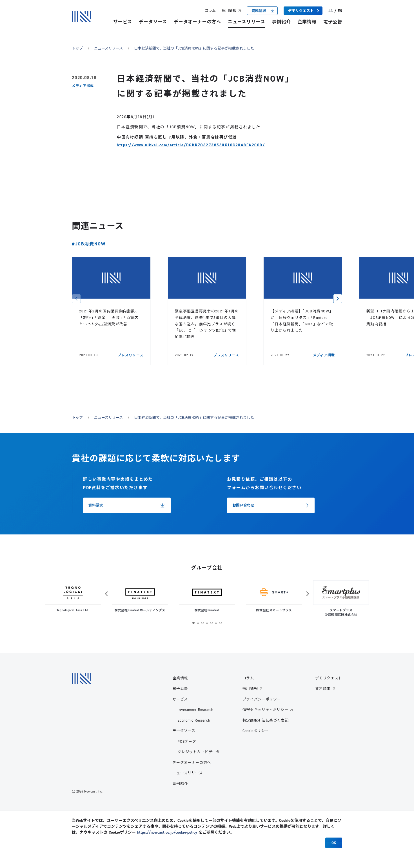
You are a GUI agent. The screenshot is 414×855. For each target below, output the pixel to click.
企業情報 (307, 22)
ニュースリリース (246, 22)
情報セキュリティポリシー (265, 709)
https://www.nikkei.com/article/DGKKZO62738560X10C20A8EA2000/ (191, 144)
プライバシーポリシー (261, 699)
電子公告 (332, 22)
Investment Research (195, 709)
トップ (77, 48)
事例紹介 (281, 22)
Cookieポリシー (255, 730)
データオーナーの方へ (197, 22)
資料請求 (323, 688)
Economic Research (193, 720)
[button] (76, 298)
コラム (210, 10)
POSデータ (186, 741)
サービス (122, 22)
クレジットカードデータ (198, 751)
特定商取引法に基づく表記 (265, 720)
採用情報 (229, 10)
